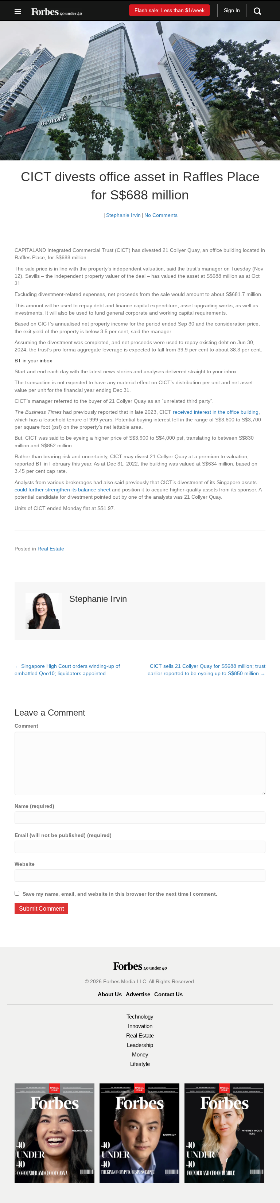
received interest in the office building (215, 412)
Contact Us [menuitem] (168, 994)
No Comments (161, 215)
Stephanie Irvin (123, 215)
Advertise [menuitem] (138, 994)
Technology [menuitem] (140, 1016)
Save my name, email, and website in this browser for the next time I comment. (120, 894)
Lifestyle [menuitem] (140, 1064)
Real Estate (51, 549)
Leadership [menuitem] (140, 1045)
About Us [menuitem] (110, 994)
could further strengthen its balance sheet (62, 490)
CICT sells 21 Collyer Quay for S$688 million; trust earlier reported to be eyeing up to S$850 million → (206, 669)
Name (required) (34, 806)
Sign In (232, 10)
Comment (26, 726)
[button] (169, 10)
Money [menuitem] (140, 1054)
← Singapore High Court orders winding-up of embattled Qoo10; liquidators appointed (67, 669)
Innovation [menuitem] (140, 1026)
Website (25, 864)
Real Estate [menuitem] (140, 1035)
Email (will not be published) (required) (63, 835)
